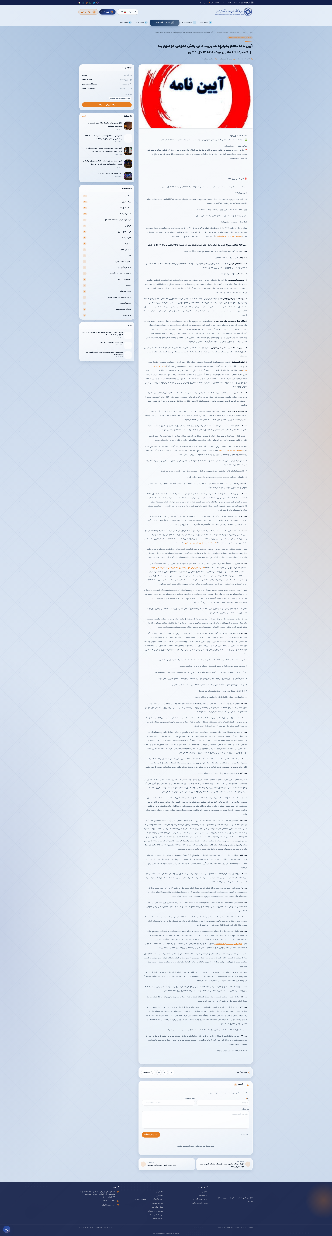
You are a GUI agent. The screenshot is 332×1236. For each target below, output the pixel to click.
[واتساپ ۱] (90, 3)
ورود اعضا (105, 11)
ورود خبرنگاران (86, 11)
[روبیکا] (79, 3)
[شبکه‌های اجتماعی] (6, 1229)
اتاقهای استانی (157, 1203)
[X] (165, 1072)
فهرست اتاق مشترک (155, 1211)
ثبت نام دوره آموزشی (200, 1199)
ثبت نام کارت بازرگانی (200, 1203)
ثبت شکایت (203, 1195)
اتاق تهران (159, 1195)
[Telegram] (171, 1072)
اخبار (244, 32)
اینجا (160, 2)
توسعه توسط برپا (159, 1233)
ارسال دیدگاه (149, 1134)
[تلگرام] (94, 3)
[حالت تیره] (135, 12)
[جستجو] (130, 12)
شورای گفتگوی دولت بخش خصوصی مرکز (147, 1199)
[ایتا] (87, 3)
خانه (251, 32)
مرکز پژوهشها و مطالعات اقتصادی (228, 32)
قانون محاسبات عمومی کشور (231, 450)
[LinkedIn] (159, 1072)
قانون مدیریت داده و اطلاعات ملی (228, 943)
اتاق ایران (159, 1191)
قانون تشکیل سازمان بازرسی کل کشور (201, 542)
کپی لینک (146, 1072)
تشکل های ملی (157, 1207)
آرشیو (84, 116)
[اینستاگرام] (97, 3)
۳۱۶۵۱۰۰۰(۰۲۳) (109, 1201)
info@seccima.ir (108, 1205)
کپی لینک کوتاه (105, 104)
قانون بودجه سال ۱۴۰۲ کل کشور (228, 236)
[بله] (83, 3)
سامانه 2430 (158, 1218)
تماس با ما (204, 1191)
